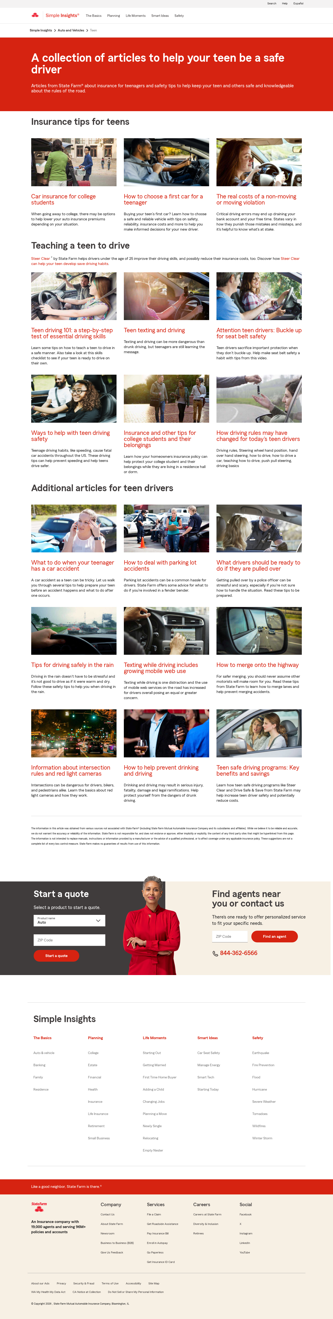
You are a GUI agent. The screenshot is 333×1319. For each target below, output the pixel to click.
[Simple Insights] (62, 17)
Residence (41, 1089)
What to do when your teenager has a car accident (72, 566)
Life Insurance (98, 1114)
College (93, 1053)
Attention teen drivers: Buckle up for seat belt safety (259, 333)
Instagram (246, 1233)
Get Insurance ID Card (161, 1261)
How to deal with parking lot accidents (160, 566)
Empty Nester (153, 1150)
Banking (39, 1065)
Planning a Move (155, 1114)
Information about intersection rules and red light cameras (70, 771)
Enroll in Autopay (157, 1242)
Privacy (61, 1283)
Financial (94, 1077)
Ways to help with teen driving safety (70, 436)
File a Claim (154, 1214)
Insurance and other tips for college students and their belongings (160, 439)
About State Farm (112, 1223)
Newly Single (152, 1126)
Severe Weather (264, 1102)
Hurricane (259, 1089)
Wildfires (258, 1126)
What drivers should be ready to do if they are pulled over (258, 566)
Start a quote (56, 956)
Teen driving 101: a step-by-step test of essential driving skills (72, 333)
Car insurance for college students (63, 200)
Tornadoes (259, 1114)
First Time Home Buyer (159, 1077)
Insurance (95, 1102)
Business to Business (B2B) (117, 1242)
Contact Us (108, 1214)
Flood (256, 1077)
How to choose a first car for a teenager (163, 200)
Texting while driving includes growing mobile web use (161, 668)
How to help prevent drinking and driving (161, 771)
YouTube (245, 1252)
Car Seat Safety (208, 1053)
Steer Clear (40, 259)
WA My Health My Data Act (48, 1291)
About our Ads (40, 1283)
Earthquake (260, 1053)
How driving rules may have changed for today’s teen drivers (258, 436)
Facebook (246, 1214)
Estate (92, 1065)
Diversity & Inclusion (205, 1223)
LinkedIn (245, 1242)
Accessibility (133, 1283)
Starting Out (152, 1053)
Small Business (99, 1138)
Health (93, 1089)
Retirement (96, 1126)
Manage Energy (208, 1065)
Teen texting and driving (154, 330)
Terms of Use (110, 1283)
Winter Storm (262, 1138)
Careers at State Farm (207, 1214)
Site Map (153, 1283)
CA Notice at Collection (87, 1291)
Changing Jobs (154, 1102)
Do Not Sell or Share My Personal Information (136, 1291)
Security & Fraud (83, 1283)
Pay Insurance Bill (157, 1233)
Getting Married (154, 1065)
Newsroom (107, 1233)
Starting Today (208, 1089)
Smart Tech (205, 1077)
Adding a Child (153, 1089)
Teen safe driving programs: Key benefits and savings (257, 771)
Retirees (198, 1233)
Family (38, 1077)
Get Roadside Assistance (162, 1223)
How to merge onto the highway (257, 665)
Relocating (150, 1138)
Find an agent (274, 936)
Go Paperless (155, 1252)
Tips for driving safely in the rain (72, 665)
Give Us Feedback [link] (112, 1252)
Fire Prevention (263, 1065)
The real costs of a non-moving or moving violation (256, 200)
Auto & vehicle (43, 1053)
